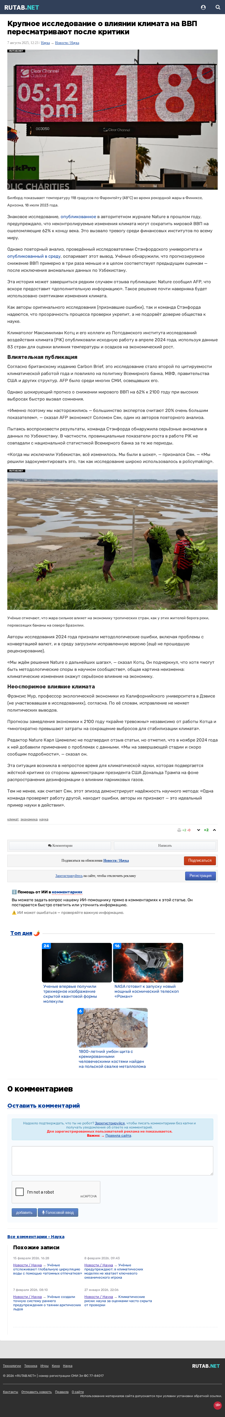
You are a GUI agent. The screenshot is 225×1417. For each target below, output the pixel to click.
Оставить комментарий (43, 1106)
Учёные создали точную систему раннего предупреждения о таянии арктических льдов (47, 1303)
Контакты (10, 1392)
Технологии (12, 1366)
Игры (44, 1366)
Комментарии (62, 846)
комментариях (67, 892)
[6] (112, 1028)
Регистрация (201, 875)
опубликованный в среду (34, 256)
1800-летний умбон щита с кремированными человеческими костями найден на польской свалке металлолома (112, 1059)
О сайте (78, 1392)
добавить (24, 1212)
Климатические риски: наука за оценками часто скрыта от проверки (118, 1301)
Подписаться (200, 860)
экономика (29, 819)
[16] (148, 962)
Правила (62, 1392)
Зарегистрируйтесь (69, 876)
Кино (56, 1366)
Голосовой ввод (59, 1212)
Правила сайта (118, 1135)
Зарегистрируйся (110, 1123)
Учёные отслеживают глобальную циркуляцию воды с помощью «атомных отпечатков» (47, 1269)
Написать (165, 846)
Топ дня (21, 933)
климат (13, 819)
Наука (45, 43)
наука (43, 819)
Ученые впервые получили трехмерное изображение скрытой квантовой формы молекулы (70, 994)
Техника (30, 1366)
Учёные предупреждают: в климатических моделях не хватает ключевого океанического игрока (113, 1271)
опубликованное (78, 216)
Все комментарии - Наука (35, 1237)
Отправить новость (36, 1392)
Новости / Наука (67, 43)
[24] (77, 962)
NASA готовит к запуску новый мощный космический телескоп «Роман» (147, 991)
